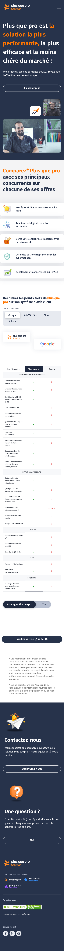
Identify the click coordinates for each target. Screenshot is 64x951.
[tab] (12, 315)
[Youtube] (18, 933)
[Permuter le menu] (58, 7)
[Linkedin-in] (12, 933)
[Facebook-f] (5, 933)
